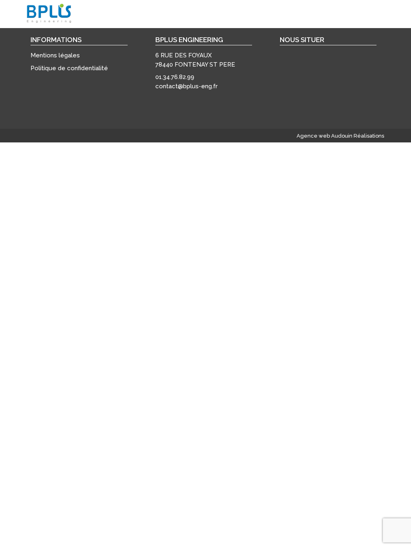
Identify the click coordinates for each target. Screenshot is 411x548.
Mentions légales (55, 55)
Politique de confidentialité (69, 68)
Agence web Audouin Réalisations (340, 136)
